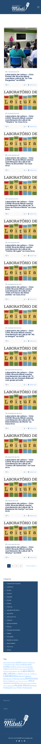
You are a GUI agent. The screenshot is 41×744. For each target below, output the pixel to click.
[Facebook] (16, 741)
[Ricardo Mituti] (20, 7)
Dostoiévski (13, 669)
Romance (33, 686)
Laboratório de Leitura (13, 610)
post (12, 686)
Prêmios (9, 626)
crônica (19, 667)
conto (6, 666)
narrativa (7, 683)
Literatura (9, 620)
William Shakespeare (24, 688)
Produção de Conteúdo (13, 630)
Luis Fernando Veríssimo (21, 681)
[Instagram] (24, 741)
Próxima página (30, 566)
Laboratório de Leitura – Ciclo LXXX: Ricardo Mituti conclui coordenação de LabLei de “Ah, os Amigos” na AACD (20, 333)
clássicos (31, 663)
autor (18, 662)
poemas (30, 683)
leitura (20, 674)
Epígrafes (9, 597)
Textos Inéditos (11, 643)
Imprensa (9, 607)
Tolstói (14, 688)
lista (35, 674)
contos (13, 667)
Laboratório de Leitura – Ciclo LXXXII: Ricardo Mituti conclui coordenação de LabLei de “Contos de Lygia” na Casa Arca (20, 248)
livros (34, 678)
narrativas (15, 683)
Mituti (31, 681)
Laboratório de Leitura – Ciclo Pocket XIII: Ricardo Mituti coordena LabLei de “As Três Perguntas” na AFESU (19, 77)
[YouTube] (22, 741)
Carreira (9, 590)
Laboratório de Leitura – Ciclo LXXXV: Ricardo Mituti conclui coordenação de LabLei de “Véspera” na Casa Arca (19, 119)
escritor (30, 669)
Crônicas (9, 593)
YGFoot (9, 650)
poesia (34, 683)
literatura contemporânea (14, 679)
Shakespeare (8, 688)
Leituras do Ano (11, 617)
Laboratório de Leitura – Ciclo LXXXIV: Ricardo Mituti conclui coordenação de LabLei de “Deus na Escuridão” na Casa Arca (19, 162)
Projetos (9, 633)
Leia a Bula (10, 613)
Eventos (9, 603)
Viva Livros (10, 646)
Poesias (5, 686)
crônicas (25, 667)
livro (28, 678)
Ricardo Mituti (21, 685)
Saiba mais (33, 85)
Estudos (9, 600)
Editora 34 (19, 669)
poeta (9, 686)
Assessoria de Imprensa (13, 583)
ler (33, 674)
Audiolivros (10, 587)
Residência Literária (12, 640)
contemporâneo (26, 665)
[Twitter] (19, 741)
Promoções (10, 636)
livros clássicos (9, 681)
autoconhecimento (9, 663)
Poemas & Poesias (12, 623)
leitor (16, 674)
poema (25, 683)
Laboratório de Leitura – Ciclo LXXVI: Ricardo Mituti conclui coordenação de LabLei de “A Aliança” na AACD (19, 550)
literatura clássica (23, 676)
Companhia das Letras (11, 665)
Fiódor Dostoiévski (10, 671)
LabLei (19, 671)
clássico (25, 663)
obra (21, 683)
